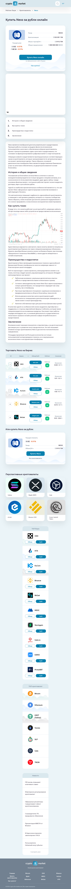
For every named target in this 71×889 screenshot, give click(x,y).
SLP (36, 739)
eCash (10, 517)
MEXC (43, 876)
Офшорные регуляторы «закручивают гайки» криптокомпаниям (34, 804)
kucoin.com (35, 389)
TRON (37, 762)
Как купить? (35, 65)
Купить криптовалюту (12, 877)
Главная (12, 873)
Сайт (41, 542)
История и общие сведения (22, 121)
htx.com (35, 376)
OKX (21, 364)
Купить (15, 488)
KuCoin (22, 391)
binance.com (35, 402)
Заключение (16, 136)
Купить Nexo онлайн (35, 57)
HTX (21, 377)
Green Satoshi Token (53, 518)
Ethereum (39, 705)
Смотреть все (35, 852)
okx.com (35, 362)
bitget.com (35, 415)
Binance (23, 404)
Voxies (37, 728)
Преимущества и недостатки (22, 131)
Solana (10, 495)
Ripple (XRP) (32, 495)
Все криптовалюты (35, 458)
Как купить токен (18, 126)
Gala (50, 495)
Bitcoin (37, 693)
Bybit (27, 876)
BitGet (22, 417)
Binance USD (32, 517)
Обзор (36, 367)
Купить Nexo (35, 453)
